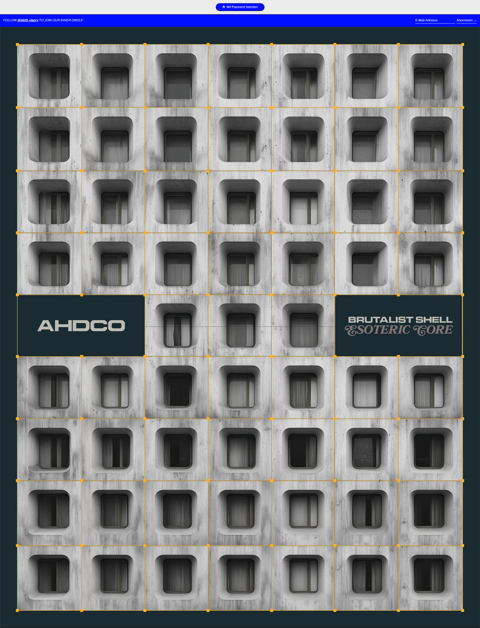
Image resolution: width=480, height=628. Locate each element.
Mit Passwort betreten (242, 7)
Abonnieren (464, 20)
